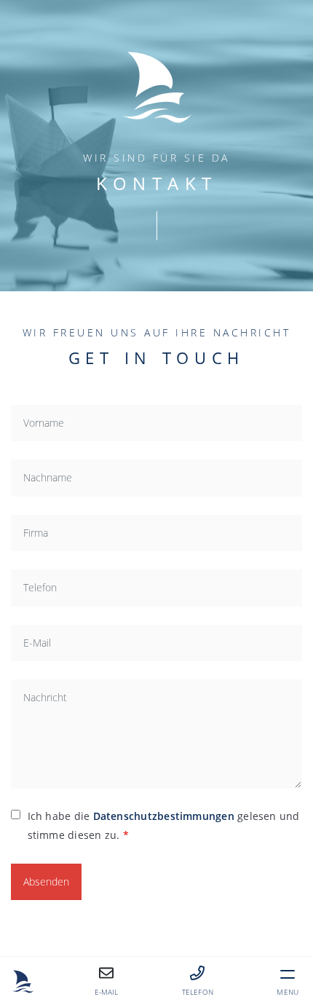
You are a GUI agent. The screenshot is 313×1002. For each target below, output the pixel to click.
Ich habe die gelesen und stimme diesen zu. (164, 825)
